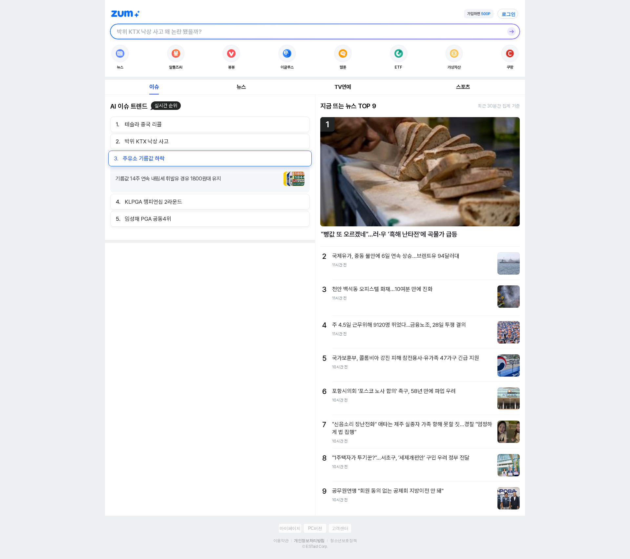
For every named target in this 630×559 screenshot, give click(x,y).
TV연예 (342, 87)
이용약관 (280, 540)
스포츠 (463, 87)
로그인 (508, 14)
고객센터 (340, 528)
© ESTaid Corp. (315, 546)
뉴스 (241, 87)
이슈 (153, 87)
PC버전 (315, 528)
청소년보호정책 (343, 540)
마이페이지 (290, 528)
